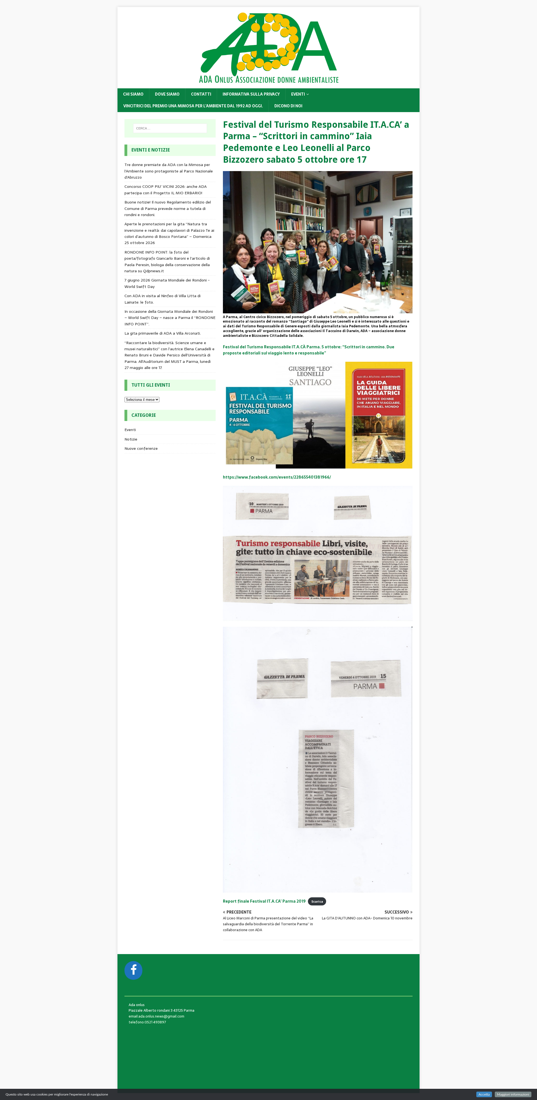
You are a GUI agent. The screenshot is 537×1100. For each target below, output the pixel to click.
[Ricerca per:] (170, 128)
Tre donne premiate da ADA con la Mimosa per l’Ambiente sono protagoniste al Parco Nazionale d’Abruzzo (168, 171)
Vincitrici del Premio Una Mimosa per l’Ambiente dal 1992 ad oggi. (193, 106)
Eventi (298, 94)
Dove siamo (167, 94)
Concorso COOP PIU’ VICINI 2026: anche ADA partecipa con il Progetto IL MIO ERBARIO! (165, 189)
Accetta (484, 1094)
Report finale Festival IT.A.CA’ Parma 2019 (264, 901)
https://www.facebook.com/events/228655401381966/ (277, 477)
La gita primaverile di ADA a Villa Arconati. (162, 333)
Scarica (317, 901)
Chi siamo (133, 94)
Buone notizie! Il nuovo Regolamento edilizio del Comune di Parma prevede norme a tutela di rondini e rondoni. (167, 208)
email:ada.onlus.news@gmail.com (156, 1016)
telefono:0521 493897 (147, 1022)
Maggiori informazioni (513, 1094)
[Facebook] (133, 970)
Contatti (201, 94)
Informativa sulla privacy (251, 94)
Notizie (130, 439)
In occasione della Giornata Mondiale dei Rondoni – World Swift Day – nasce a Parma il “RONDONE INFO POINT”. (169, 317)
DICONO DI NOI (288, 106)
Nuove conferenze (141, 448)
